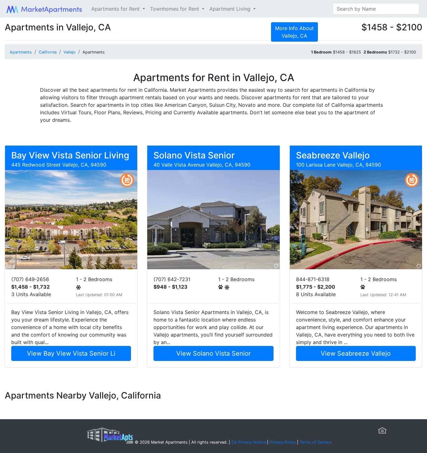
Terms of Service (315, 442)
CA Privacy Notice (248, 442)
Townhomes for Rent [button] (175, 9)
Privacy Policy (282, 442)
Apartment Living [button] (230, 9)
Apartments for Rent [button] (116, 9)
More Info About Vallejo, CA (294, 32)
